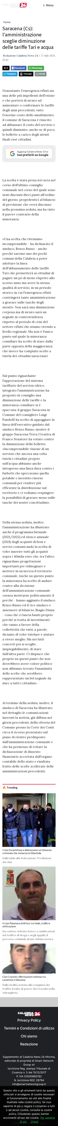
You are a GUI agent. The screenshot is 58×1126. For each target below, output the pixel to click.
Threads (27, 74)
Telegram (11, 74)
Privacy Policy (29, 1020)
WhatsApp (37, 68)
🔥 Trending (10, 787)
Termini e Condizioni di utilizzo (29, 1028)
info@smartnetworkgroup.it (29, 1084)
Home (6, 22)
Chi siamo (29, 1036)
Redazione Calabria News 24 (20, 55)
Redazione (29, 1044)
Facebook (20, 68)
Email (42, 74)
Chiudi (34, 1121)
